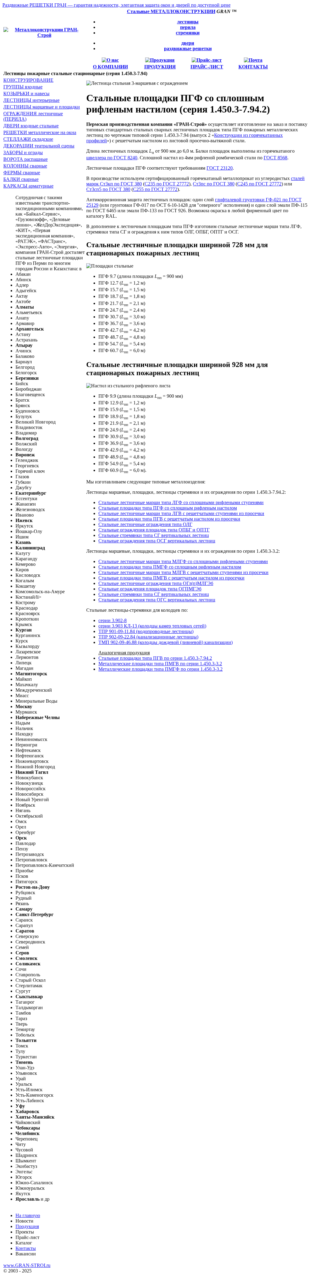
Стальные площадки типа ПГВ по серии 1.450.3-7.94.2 (155, 658)
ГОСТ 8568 (275, 157)
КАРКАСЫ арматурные (28, 186)
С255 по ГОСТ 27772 (155, 189)
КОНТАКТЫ (253, 66)
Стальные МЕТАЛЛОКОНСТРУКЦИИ (171, 11)
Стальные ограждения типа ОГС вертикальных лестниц (156, 599)
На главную (27, 1215)
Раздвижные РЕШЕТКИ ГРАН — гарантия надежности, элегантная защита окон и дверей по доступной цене (116, 5)
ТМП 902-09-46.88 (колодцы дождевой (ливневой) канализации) (165, 642)
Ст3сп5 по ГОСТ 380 (108, 189)
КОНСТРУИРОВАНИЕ (28, 80)
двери (187, 43)
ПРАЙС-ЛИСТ (206, 66)
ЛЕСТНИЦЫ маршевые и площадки (41, 106)
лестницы (188, 21)
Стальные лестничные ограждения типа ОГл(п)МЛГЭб (155, 583)
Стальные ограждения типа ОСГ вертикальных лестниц (156, 540)
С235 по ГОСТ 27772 (167, 183)
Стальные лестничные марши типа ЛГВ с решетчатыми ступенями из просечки (181, 513)
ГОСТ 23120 (220, 168)
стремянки (188, 32)
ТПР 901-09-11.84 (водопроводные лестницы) (145, 631)
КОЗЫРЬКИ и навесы (26, 93)
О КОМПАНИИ (110, 66)
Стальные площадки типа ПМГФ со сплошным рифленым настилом (169, 566)
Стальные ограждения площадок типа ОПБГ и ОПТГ (154, 529)
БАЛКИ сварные (21, 179)
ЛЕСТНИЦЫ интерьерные (31, 100)
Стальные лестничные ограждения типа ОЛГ (145, 524)
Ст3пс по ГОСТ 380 (213, 183)
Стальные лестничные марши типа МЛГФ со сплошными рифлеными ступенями (183, 561)
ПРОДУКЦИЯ (160, 66)
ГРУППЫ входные (23, 86)
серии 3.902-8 (112, 620)
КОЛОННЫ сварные (25, 165)
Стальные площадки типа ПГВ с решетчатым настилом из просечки (169, 518)
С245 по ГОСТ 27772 (259, 183)
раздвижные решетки (188, 48)
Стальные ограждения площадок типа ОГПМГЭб (149, 588)
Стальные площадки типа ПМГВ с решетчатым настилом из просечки (171, 577)
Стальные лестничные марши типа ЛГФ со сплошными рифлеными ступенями (181, 502)
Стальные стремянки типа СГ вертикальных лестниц (153, 535)
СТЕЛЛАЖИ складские (28, 139)
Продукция (27, 1226)
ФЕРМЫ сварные (21, 172)
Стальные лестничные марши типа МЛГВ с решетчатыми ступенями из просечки (183, 572)
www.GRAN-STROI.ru (26, 1265)
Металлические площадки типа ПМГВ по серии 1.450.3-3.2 (160, 663)
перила (188, 27)
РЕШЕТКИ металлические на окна (39, 132)
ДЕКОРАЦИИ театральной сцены (38, 145)
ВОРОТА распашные (25, 159)
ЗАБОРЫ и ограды (23, 152)
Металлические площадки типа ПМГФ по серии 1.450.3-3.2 (160, 669)
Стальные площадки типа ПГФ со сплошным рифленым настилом (167, 507)
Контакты (25, 1248)
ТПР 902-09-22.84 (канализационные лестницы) (148, 636)
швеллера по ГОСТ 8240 (111, 157)
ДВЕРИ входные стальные (31, 125)
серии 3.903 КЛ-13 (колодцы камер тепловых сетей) (152, 625)
